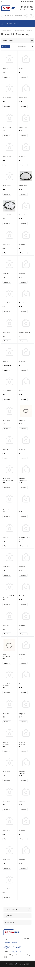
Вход (22, 1)
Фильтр (7, 46)
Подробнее (7, 77)
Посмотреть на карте (10, 942)
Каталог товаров (12, 24)
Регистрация (29, 1)
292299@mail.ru (15, 952)
